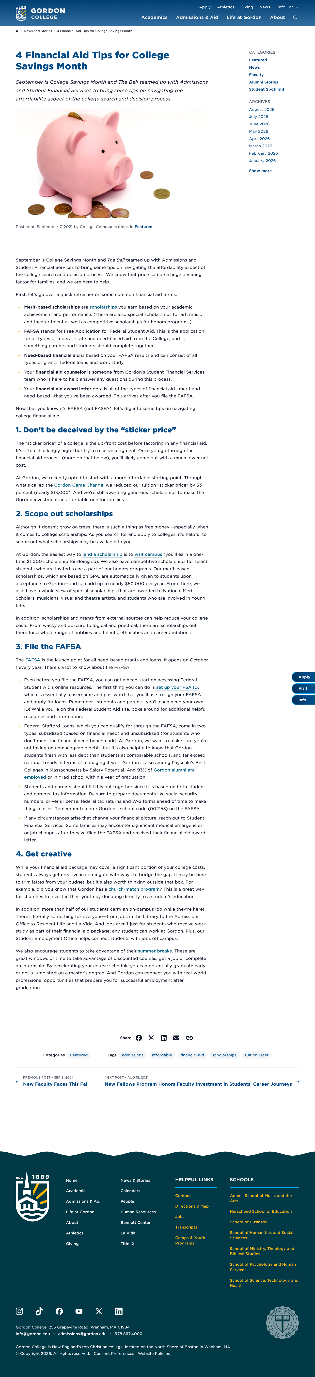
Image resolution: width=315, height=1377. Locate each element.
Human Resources (138, 1212)
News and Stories (38, 31)
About (277, 17)
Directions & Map (192, 1206)
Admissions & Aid (197, 17)
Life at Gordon (244, 17)
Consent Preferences (114, 1353)
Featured (144, 226)
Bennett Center (136, 1222)
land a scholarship (102, 554)
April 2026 (259, 138)
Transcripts (186, 1227)
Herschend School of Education (261, 1211)
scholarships (103, 307)
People (127, 1201)
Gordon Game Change (78, 485)
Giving (247, 7)
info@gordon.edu (33, 1334)
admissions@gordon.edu (82, 1334)
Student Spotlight (266, 89)
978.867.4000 (128, 1334)
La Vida (128, 1233)
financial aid (192, 1055)
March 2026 (260, 146)
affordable (162, 1055)
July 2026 (258, 116)
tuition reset (257, 1055)
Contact (183, 1195)
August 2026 (261, 109)
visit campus (148, 554)
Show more (260, 170)
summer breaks (155, 951)
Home (72, 1180)
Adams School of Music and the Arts (261, 1198)
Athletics (225, 7)
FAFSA (32, 660)
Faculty (256, 74)
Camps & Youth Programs (190, 1240)
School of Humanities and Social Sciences (261, 1235)
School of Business (248, 1222)
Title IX (128, 1243)
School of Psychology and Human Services (263, 1267)
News (264, 7)
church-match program (134, 889)
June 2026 (259, 124)
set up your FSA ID (177, 687)
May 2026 (258, 131)
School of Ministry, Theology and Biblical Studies (262, 1251)
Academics (154, 17)
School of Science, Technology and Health (264, 1283)
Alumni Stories (263, 82)
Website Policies (154, 1353)
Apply (205, 7)
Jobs (180, 1216)
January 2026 (262, 160)
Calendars (130, 1190)
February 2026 (263, 153)
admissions (132, 1055)
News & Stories (135, 1180)
